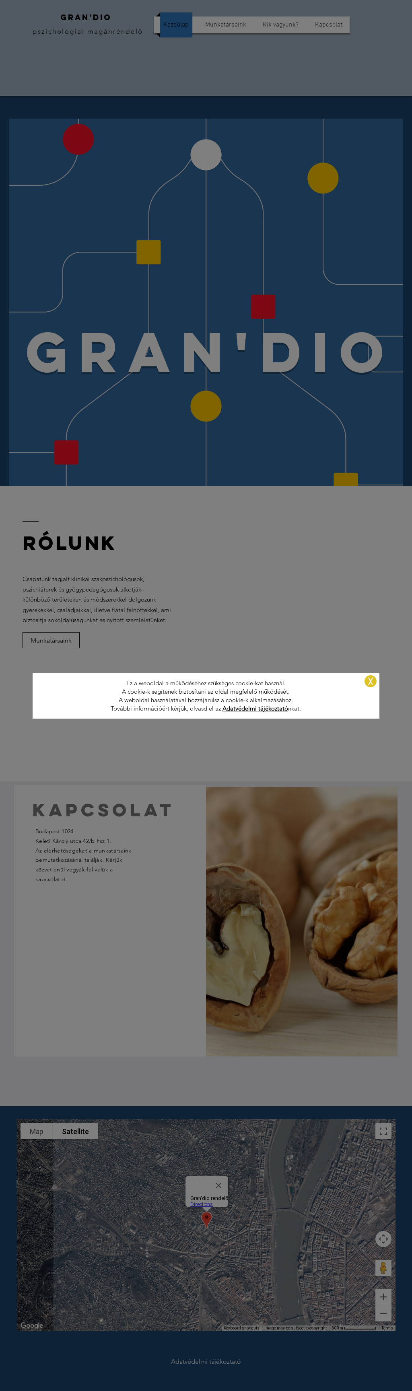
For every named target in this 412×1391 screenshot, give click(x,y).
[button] (371, 681)
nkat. (294, 708)
